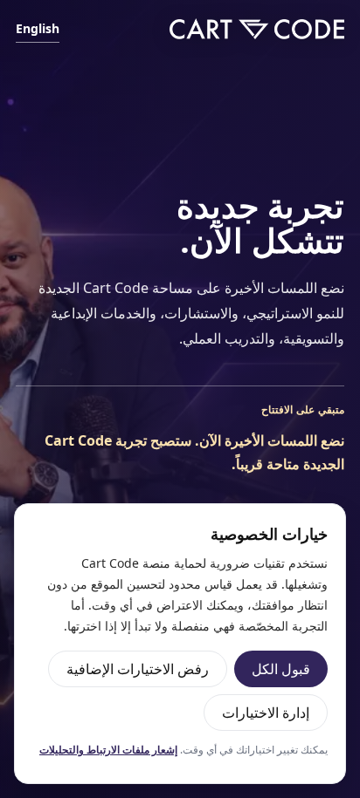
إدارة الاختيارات (265, 712)
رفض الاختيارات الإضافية (137, 669)
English (37, 28)
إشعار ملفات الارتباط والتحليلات (108, 749)
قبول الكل (281, 669)
